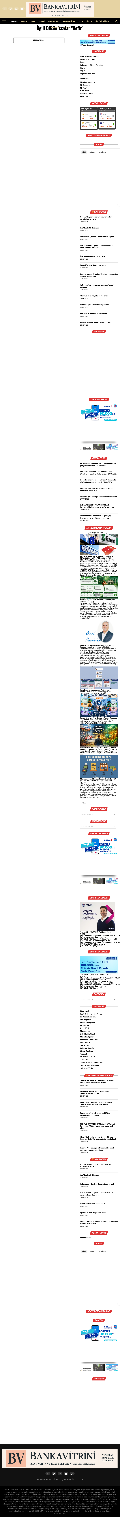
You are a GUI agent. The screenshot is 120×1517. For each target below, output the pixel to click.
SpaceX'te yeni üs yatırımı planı (93, 265)
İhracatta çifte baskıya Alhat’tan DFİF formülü (98, 497)
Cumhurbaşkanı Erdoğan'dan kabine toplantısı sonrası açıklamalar (99, 275)
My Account (85, 85)
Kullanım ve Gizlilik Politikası (91, 65)
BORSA (81, 21)
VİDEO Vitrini (85, 97)
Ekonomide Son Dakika (100, 1075)
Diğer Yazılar (38, 40)
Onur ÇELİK (84, 1028)
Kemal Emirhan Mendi (90, 1065)
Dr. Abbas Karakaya (88, 1017)
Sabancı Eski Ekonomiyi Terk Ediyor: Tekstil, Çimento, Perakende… (98, 748)
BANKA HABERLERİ (54, 21)
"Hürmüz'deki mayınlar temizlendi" (94, 296)
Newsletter (84, 91)
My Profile (84, 88)
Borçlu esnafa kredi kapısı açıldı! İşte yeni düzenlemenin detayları (97, 1114)
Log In (82, 71)
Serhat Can (84, 1045)
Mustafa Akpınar (87, 1037)
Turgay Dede (85, 1054)
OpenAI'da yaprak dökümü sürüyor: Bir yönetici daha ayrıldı (96, 218)
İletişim (66, 27)
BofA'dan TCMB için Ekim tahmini (93, 314)
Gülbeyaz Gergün (87, 1048)
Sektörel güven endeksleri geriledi (94, 305)
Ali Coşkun (84, 1025)
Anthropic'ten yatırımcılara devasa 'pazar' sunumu (97, 286)
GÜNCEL (33, 21)
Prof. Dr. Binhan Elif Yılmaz (91, 1014)
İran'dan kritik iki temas (89, 228)
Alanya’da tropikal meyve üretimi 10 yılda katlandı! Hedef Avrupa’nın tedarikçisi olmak (98, 1138)
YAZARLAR (24, 21)
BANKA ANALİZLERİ (69, 21)
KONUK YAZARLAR (87, 1057)
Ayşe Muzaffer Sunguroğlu (92, 1063)
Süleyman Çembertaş (89, 1040)
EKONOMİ (42, 21)
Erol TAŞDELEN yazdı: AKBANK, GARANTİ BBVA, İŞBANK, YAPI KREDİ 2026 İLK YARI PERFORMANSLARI (96, 558)
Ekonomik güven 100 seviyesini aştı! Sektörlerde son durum (94, 1092)
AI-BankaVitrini (87, 1068)
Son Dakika (100, 212)
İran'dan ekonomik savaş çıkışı (92, 256)
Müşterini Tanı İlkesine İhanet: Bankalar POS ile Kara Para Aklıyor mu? (98, 780)
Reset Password (86, 94)
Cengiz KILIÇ (85, 1043)
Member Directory (87, 82)
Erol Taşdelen (85, 1020)
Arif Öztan (85, 1060)
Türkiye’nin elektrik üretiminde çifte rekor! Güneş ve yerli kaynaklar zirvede (97, 1081)
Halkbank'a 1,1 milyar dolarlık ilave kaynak (97, 237)
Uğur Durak (84, 1011)
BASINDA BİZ (55, 27)
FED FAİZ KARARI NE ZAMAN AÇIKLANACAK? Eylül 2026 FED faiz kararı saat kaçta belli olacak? (98, 1126)
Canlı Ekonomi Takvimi (89, 57)
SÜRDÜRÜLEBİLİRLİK (102, 21)
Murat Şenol (85, 1031)
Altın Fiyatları (85, 1238)
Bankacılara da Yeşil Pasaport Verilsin (95, 600)
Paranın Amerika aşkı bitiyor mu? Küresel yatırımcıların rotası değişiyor (97, 1149)
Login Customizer (87, 74)
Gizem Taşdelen (86, 1051)
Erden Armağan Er (87, 1023)
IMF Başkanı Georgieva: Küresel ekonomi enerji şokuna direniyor (96, 247)
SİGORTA (89, 21)
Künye (82, 68)
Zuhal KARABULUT (87, 1034)
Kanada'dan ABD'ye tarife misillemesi (95, 322)
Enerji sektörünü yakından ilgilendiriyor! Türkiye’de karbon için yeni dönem (96, 1103)
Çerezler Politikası (87, 59)
